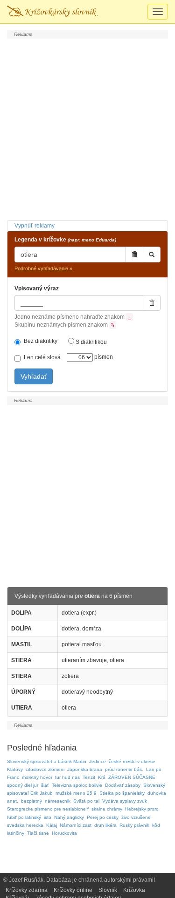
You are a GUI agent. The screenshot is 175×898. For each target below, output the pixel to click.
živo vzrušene (136, 817)
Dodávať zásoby (122, 785)
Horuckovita (64, 833)
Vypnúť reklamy (34, 225)
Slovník (107, 890)
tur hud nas (67, 777)
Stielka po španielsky (122, 793)
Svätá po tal (86, 801)
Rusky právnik (134, 825)
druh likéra (105, 825)
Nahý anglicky (69, 817)
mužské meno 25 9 (76, 793)
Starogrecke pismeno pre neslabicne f (48, 808)
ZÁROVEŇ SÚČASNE (131, 777)
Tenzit (89, 777)
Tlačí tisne (38, 833)
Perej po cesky (103, 817)
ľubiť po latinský (24, 817)
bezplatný (31, 801)
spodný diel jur (22, 785)
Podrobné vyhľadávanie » (43, 268)
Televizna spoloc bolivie (77, 785)
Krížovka (134, 890)
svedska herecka (25, 825)
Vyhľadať (34, 376)
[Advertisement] (87, 128)
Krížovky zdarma (27, 890)
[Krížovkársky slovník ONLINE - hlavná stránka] (52, 11)
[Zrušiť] (134, 254)
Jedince (97, 761)
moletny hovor (37, 777)
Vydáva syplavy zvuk (124, 801)
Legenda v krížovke (65, 239)
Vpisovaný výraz (36, 288)
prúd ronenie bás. (124, 769)
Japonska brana (84, 769)
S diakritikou (90, 342)
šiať (45, 785)
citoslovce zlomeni (45, 769)
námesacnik (57, 801)
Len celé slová (42, 357)
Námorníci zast (75, 825)
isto (47, 817)
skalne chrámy (106, 808)
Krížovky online (73, 890)
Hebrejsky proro (142, 808)
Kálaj (51, 825)
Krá (101, 777)
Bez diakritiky (40, 341)
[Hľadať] (152, 254)
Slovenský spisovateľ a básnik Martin (46, 761)
